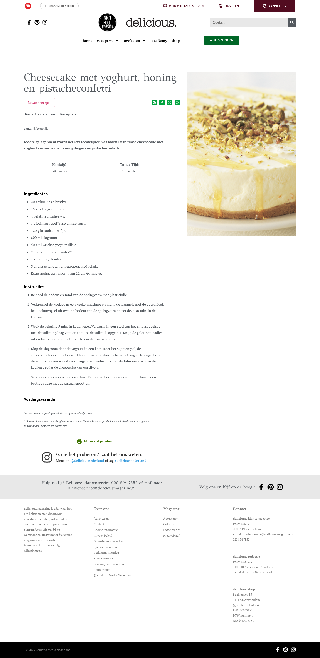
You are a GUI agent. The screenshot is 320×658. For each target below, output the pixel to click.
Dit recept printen (97, 441)
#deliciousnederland (130, 460)
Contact (99, 524)
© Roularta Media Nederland (113, 575)
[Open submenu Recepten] (117, 41)
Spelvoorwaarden (105, 547)
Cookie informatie (106, 530)
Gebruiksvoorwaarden (108, 541)
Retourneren (102, 569)
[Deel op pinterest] (154, 102)
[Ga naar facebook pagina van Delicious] (28, 22)
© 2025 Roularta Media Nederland (48, 650)
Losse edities (171, 530)
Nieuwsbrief (171, 535)
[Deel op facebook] (162, 102)
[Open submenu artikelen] (144, 41)
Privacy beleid (103, 535)
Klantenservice (103, 558)
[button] (274, 6)
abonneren (222, 40)
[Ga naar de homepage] (107, 22)
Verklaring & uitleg (106, 552)
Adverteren (101, 518)
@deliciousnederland (87, 460)
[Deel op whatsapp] (177, 102)
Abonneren (170, 518)
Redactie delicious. (41, 114)
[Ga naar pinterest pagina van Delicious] (36, 22)
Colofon (168, 524)
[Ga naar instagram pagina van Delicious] (43, 22)
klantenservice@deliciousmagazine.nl (102, 487)
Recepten (68, 114)
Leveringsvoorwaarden (109, 564)
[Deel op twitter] (169, 102)
